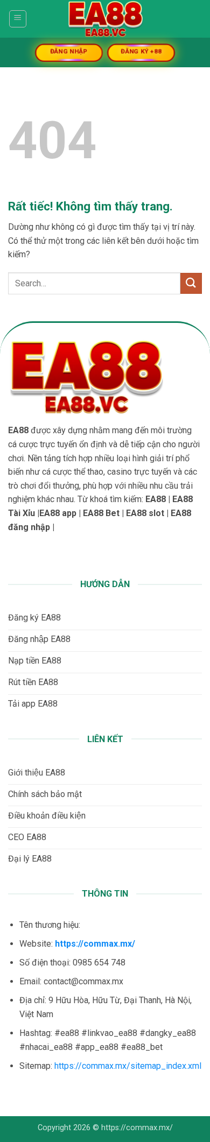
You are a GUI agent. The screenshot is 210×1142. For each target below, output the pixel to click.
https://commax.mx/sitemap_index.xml (127, 1066)
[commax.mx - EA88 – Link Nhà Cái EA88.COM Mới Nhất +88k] (105, 19)
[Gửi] (191, 283)
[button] (17, 18)
